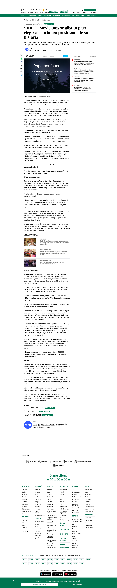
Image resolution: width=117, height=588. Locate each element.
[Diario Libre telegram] (62, 479)
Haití (73, 524)
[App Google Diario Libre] (46, 574)
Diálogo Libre (26, 509)
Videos (94, 12)
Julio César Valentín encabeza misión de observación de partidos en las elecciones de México (54, 242)
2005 (75, 564)
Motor (62, 497)
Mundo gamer (89, 509)
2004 (82, 564)
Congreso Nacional (25, 528)
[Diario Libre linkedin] (58, 479)
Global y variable (37, 512)
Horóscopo (88, 525)
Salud (24, 497)
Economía (47, 12)
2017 (69, 560)
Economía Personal (50, 544)
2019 (56, 560)
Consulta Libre (51, 548)
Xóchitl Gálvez (31, 411)
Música (49, 490)
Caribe (74, 543)
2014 (88, 560)
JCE (23, 522)
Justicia (24, 499)
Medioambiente (39, 521)
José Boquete (26, 511)
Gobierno (25, 531)
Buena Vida (50, 504)
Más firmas (76, 513)
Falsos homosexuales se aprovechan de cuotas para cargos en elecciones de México (53, 253)
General (43, 239)
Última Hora (23, 12)
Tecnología (38, 529)
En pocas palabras (50, 537)
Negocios (38, 499)
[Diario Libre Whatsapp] (69, 479)
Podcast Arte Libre (51, 512)
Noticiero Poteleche (75, 504)
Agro (36, 494)
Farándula (50, 497)
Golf (61, 499)
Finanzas (37, 490)
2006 (69, 564)
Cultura (49, 494)
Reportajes (25, 514)
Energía (37, 502)
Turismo (37, 492)
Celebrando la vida (51, 530)
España (74, 526)
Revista (73, 12)
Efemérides (88, 518)
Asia (73, 536)
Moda (49, 499)
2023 (31, 560)
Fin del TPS (24, 15)
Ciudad (24, 492)
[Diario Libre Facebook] (48, 479)
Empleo (37, 497)
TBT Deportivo (64, 520)
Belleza (49, 502)
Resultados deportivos (63, 512)
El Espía (74, 502)
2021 (43, 560)
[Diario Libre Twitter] (55, 479)
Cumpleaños (89, 520)
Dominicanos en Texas (68, 15)
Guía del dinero (89, 511)
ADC (73, 490)
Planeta (90, 12)
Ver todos (93, 56)
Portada (26, 20)
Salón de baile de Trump (93, 15)
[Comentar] (21, 68)
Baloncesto (63, 490)
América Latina (45, 249)
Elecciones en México (34, 408)
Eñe (48, 527)
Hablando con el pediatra (52, 518)
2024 (24, 560)
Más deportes (64, 509)
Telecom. (38, 509)
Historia (37, 531)
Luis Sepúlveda (32, 15)
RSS (86, 522)
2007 (62, 564)
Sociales (50, 506)
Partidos (24, 520)
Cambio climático (38, 538)
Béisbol (62, 494)
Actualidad (30, 12)
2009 (50, 564)
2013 (24, 564)
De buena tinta (77, 497)
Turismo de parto (80, 15)
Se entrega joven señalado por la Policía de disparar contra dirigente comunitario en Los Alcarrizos (84, 63)
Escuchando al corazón (51, 540)
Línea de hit (63, 515)
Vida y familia (51, 525)
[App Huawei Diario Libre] (70, 574)
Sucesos (25, 504)
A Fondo (24, 506)
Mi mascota (51, 515)
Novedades (50, 509)
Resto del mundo (75, 546)
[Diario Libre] (58, 11)
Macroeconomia (40, 515)
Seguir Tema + (48, 24)
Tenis (61, 504)
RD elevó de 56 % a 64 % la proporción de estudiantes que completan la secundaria (82, 89)
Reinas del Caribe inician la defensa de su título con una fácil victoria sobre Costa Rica (84, 80)
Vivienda (37, 506)
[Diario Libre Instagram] (51, 479)
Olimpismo (63, 506)
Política (36, 12)
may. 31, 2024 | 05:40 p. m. (52, 50)
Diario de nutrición (50, 522)
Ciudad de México (35, 50)
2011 (37, 564)
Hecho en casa (89, 506)
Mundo (41, 12)
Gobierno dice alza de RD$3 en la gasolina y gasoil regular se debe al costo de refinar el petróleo (84, 72)
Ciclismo (62, 502)
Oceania (75, 541)
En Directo (75, 499)
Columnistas (76, 508)
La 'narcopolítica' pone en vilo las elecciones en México (52, 263)
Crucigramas (89, 527)
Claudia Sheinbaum (33, 415)
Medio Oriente (76, 534)
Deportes (79, 12)
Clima (36, 526)
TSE (23, 525)
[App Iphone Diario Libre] (58, 574)
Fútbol (62, 492)
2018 (62, 560)
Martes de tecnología (38, 534)
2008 (56, 564)
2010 (43, 564)
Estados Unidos (77, 519)
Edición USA (36, 20)
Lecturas (75, 510)
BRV (61, 517)
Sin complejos (51, 534)
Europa (74, 529)
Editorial (74, 494)
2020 (50, 560)
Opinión (84, 12)
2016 (75, 560)
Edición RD (64, 534)
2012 (31, 564)
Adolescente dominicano (44, 15)
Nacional (24, 490)
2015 (82, 560)
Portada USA (56, 15)
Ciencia (37, 524)
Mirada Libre (76, 492)
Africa (74, 538)
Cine (48, 492)
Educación (25, 494)
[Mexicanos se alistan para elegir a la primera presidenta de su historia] (21, 59)
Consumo (38, 504)
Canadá (74, 531)
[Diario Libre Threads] (65, 479)
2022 (37, 560)
